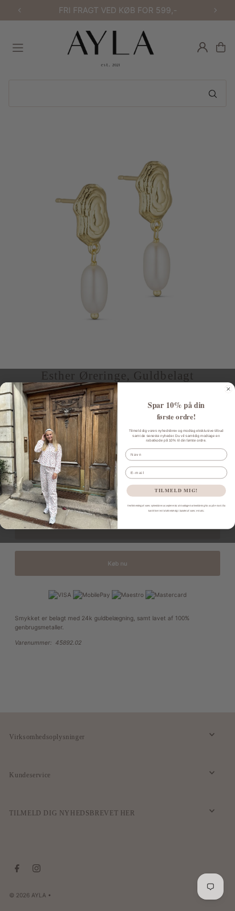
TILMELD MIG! (176, 490)
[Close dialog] (228, 389)
